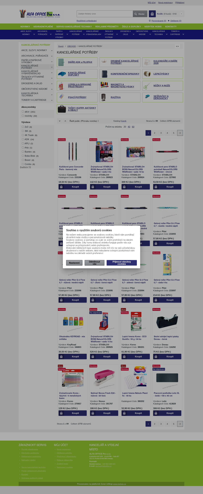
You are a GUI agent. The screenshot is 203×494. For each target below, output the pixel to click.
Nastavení (74, 262)
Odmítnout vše (94, 262)
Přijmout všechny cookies (122, 262)
